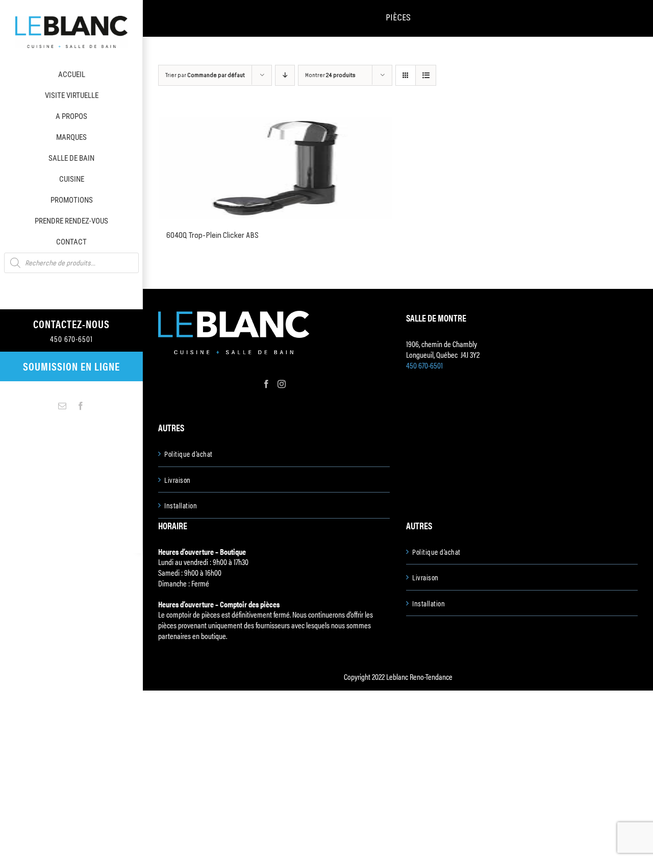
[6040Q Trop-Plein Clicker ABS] (275, 168)
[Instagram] (282, 384)
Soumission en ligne (71, 366)
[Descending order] (285, 75)
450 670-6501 (424, 365)
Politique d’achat (188, 454)
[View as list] (426, 75)
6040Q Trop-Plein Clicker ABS (212, 235)
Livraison (177, 480)
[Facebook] (266, 384)
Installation (180, 505)
